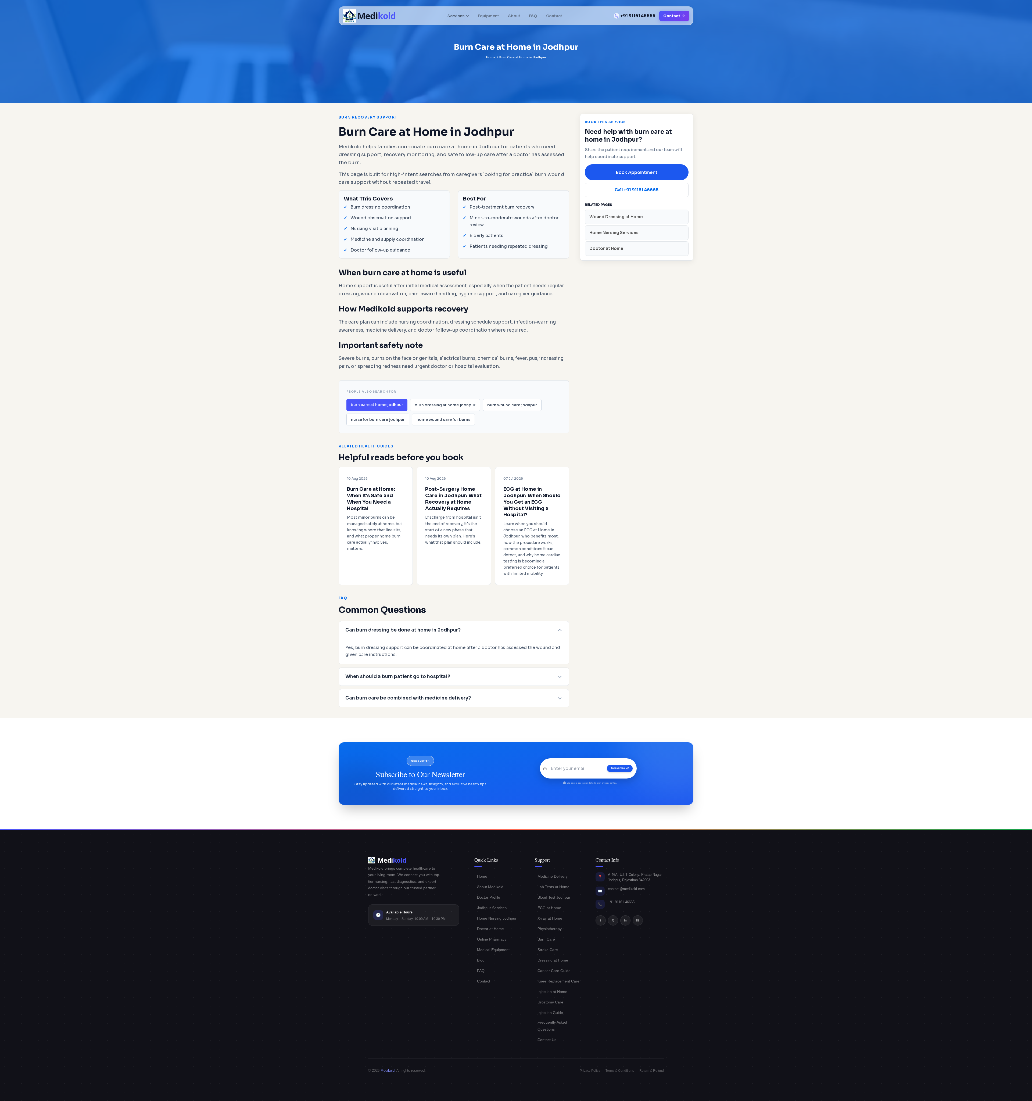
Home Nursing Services (614, 232)
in (625, 920)
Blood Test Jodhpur (554, 897)
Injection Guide (550, 1012)
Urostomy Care (550, 1002)
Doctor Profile (488, 897)
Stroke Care (548, 950)
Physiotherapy (550, 929)
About (514, 15)
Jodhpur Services (492, 908)
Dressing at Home (553, 960)
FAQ (533, 15)
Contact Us (547, 1040)
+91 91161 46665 (638, 15)
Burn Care (546, 939)
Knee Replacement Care (558, 981)
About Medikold (490, 887)
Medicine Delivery (553, 876)
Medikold (388, 1070)
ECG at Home (549, 908)
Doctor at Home (606, 248)
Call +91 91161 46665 (636, 189)
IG (637, 920)
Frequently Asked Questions (552, 1025)
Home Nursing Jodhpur (497, 918)
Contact (554, 15)
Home (491, 57)
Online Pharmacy (491, 939)
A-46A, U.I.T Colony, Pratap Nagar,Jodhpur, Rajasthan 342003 (635, 877)
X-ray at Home (550, 918)
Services (455, 15)
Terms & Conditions (619, 1071)
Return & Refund (651, 1071)
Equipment (488, 15)
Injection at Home (552, 991)
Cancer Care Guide (554, 971)
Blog (481, 960)
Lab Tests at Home (553, 887)
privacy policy (608, 783)
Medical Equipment (493, 950)
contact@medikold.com (626, 889)
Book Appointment (636, 172)
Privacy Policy (590, 1071)
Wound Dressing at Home (616, 216)
